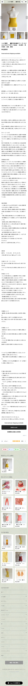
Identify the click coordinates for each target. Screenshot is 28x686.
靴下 (2, 592)
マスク (2, 642)
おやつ (2, 637)
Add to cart (14, 427)
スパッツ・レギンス (5, 651)
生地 (2, 633)
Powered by (12, 671)
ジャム (2, 628)
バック (2, 646)
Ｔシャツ (3, 619)
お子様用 (3, 596)
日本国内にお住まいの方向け (14, 431)
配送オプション (4, 610)
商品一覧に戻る (14, 662)
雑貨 (2, 655)
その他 (2, 605)
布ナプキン (3, 601)
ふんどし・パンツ (5, 614)
